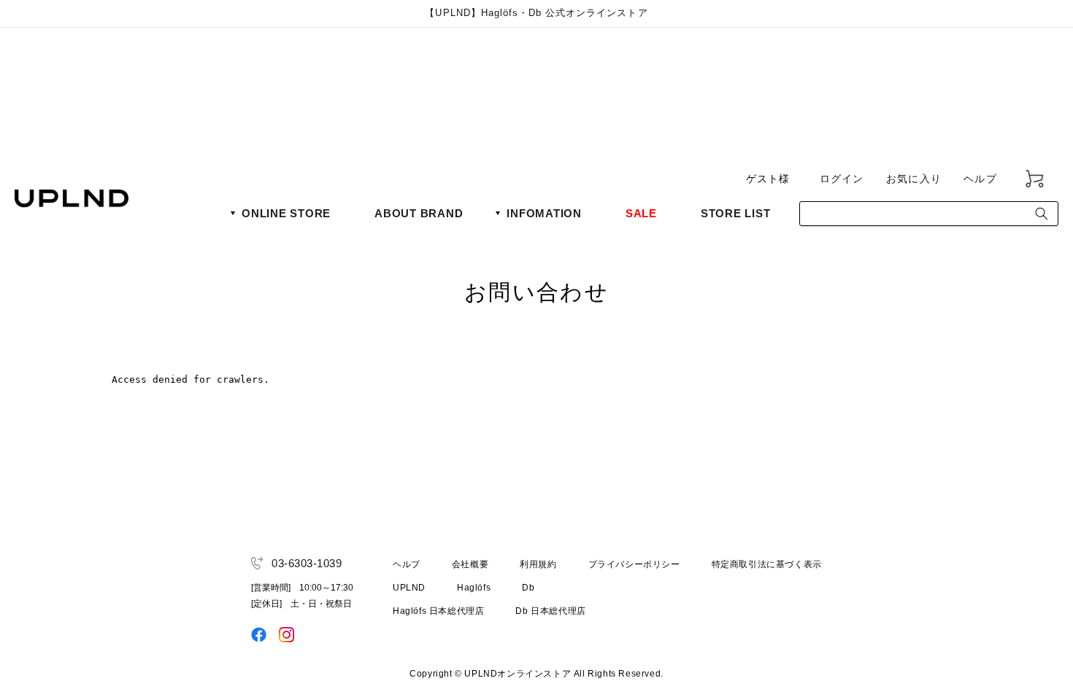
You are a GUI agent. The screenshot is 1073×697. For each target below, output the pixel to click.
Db (528, 588)
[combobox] (928, 213)
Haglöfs (474, 588)
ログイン (842, 178)
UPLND (409, 588)
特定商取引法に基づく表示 (767, 564)
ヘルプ (980, 178)
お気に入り (914, 178)
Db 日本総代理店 (550, 611)
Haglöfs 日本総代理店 (438, 611)
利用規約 (538, 564)
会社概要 (470, 564)
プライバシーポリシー (634, 564)
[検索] (1042, 213)
